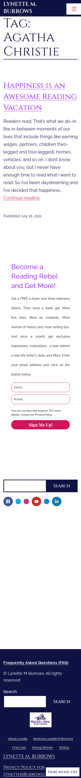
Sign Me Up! (40, 425)
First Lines (13, 599)
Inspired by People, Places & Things (40, 576)
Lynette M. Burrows (19, 7)
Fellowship (16, 537)
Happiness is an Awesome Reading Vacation (40, 96)
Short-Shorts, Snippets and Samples (40, 583)
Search (10, 476)
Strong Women (17, 607)
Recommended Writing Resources (39, 622)
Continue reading (21, 198)
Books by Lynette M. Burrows (31, 530)
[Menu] (73, 9)
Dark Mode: (59, 771)
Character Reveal (22, 568)
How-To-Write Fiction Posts (32, 630)
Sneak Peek (17, 591)
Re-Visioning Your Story (28, 637)
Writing (10, 614)
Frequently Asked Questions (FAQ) (36, 663)
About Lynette (17, 514)
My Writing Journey (24, 522)
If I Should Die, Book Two (30, 560)
